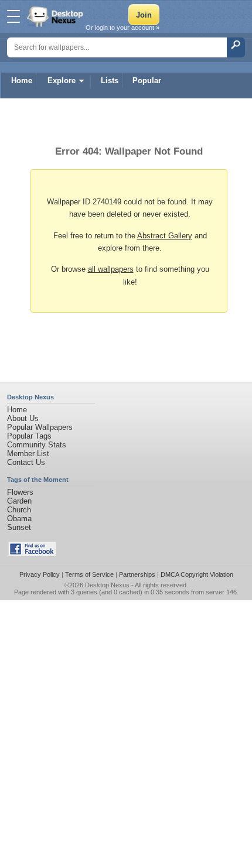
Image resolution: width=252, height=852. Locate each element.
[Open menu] (13, 16)
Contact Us (26, 462)
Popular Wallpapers (40, 427)
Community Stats (36, 444)
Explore (61, 80)
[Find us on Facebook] (32, 553)
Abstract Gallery (164, 235)
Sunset (19, 527)
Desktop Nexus (107, 584)
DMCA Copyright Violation (197, 574)
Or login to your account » (122, 27)
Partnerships (137, 574)
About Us (23, 418)
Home (21, 80)
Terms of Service (89, 574)
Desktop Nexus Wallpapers (56, 16)
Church (19, 509)
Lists (109, 80)
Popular (146, 80)
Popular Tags (29, 436)
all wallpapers (111, 269)
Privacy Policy (39, 574)
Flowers (20, 492)
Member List (28, 453)
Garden (19, 501)
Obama (19, 518)
